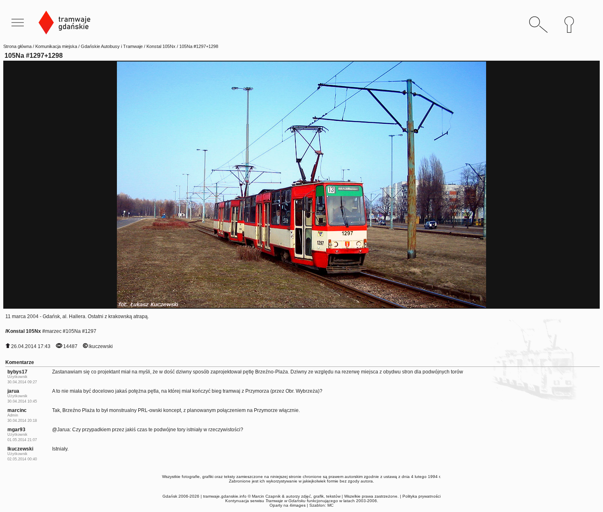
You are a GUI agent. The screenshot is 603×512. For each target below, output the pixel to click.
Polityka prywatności (421, 496)
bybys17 (17, 372)
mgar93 (16, 429)
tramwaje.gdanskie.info (225, 496)
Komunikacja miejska (56, 46)
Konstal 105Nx (161, 46)
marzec (53, 331)
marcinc (17, 410)
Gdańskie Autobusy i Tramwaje (112, 46)
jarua (13, 391)
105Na (73, 331)
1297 (90, 331)
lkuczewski (101, 346)
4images (298, 505)
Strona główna (17, 46)
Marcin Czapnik (266, 496)
